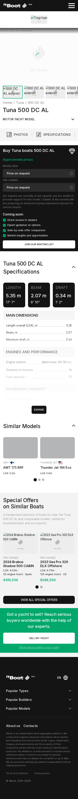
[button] (39, 56)
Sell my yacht (39, 638)
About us (13, 726)
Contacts (30, 726)
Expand (39, 409)
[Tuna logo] (39, 19)
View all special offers (39, 599)
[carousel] (39, 64)
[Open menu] (71, 5)
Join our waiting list (39, 244)
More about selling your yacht (39, 647)
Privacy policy (42, 773)
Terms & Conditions (17, 773)
